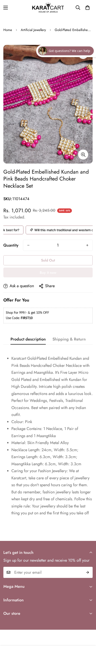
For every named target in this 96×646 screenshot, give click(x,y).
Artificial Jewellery (33, 29)
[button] (87, 7)
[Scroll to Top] (87, 622)
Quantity (11, 245)
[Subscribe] (88, 572)
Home (7, 29)
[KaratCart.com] (48, 7)
